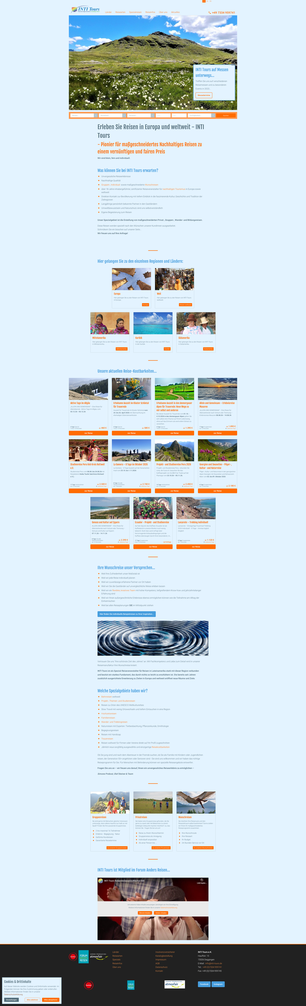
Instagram (218, 984)
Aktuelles (175, 12)
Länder (108, 12)
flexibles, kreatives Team (123, 590)
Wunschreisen (151, 184)
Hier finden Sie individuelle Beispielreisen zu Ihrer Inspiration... (127, 614)
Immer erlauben (161, 913)
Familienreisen (108, 717)
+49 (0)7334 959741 (212, 967)
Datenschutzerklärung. (169, 908)
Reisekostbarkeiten (161, 747)
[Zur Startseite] (85, 7)
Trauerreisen (107, 738)
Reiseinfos (150, 12)
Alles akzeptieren (50, 1000)
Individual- (115, 184)
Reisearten (120, 12)
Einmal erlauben (144, 913)
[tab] (146, 105)
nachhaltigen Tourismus (174, 189)
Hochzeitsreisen (108, 713)
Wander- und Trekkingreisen (114, 722)
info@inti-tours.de (213, 963)
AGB (158, 963)
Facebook (204, 984)
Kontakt (159, 971)
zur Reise (89, 433)
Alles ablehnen (32, 1000)
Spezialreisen (135, 12)
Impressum (161, 959)
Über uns (163, 12)
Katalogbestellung (164, 956)
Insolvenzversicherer (165, 952)
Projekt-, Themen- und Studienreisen (118, 701)
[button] (72, 63)
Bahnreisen (106, 696)
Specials (116, 959)
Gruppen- (105, 184)
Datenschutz (161, 967)
